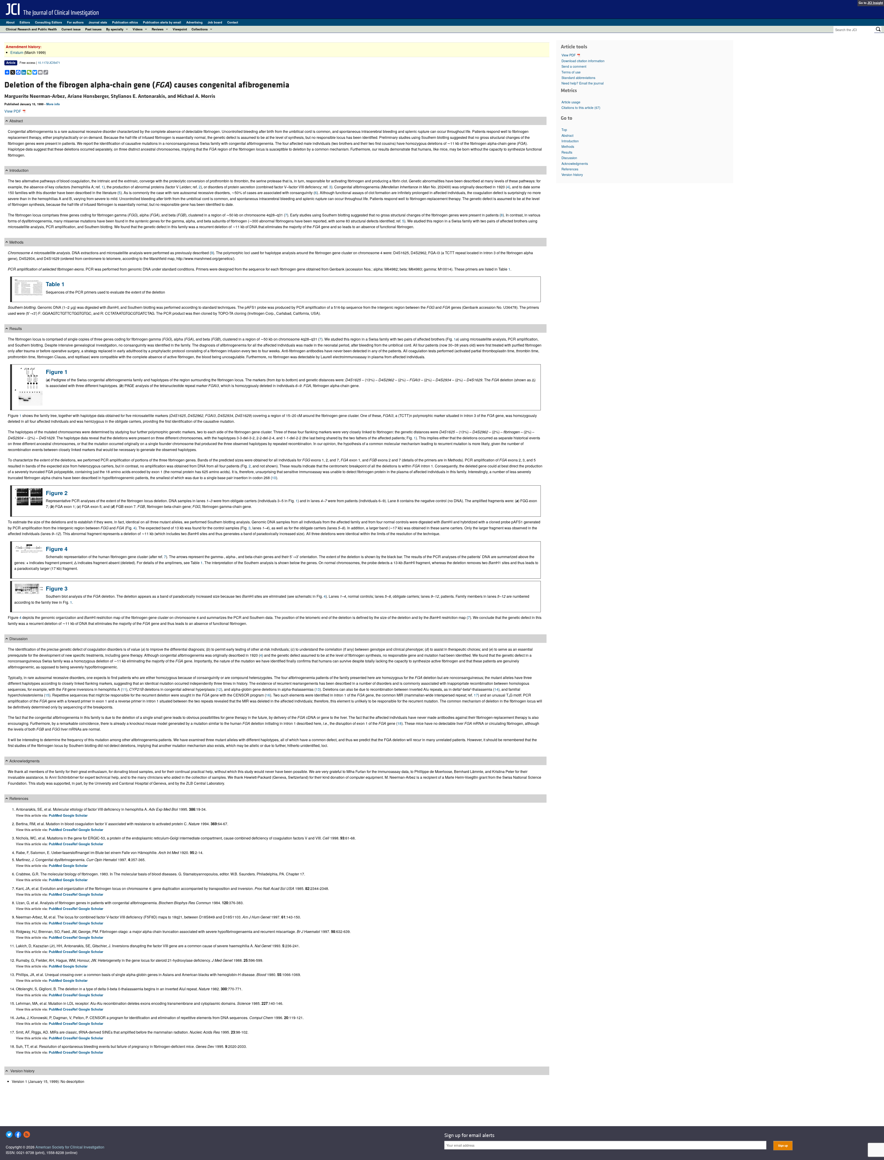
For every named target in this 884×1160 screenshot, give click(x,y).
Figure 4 (56, 549)
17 (476, 695)
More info (53, 104)
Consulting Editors (48, 22)
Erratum (16, 52)
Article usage (570, 102)
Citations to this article (580, 107)
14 (496, 689)
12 (219, 689)
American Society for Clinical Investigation (69, 1147)
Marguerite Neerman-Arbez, (35, 96)
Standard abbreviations (578, 77)
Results (566, 152)
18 (399, 723)
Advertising (194, 22)
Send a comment (573, 66)
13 (318, 689)
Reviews (157, 29)
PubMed (56, 815)
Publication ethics (125, 22)
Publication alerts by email (162, 22)
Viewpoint (180, 29)
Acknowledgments (574, 163)
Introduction (570, 141)
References (569, 169)
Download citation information (583, 60)
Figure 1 (56, 372)
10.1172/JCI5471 (49, 62)
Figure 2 (56, 493)
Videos (137, 29)
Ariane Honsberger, (89, 96)
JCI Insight (875, 3)
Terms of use (571, 72)
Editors (25, 22)
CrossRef (71, 829)
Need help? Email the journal (582, 83)
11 (124, 689)
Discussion (569, 157)
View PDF (13, 111)
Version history (572, 174)
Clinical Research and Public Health (31, 29)
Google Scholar (75, 815)
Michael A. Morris (196, 96)
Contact (232, 22)
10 (274, 477)
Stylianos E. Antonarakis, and (144, 96)
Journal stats (98, 22)
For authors (75, 22)
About (10, 22)
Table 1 (55, 284)
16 (268, 695)
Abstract (567, 135)
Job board (215, 22)
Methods (567, 146)
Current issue (71, 29)
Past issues (93, 29)
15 (47, 695)
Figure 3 (56, 588)
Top (564, 129)
